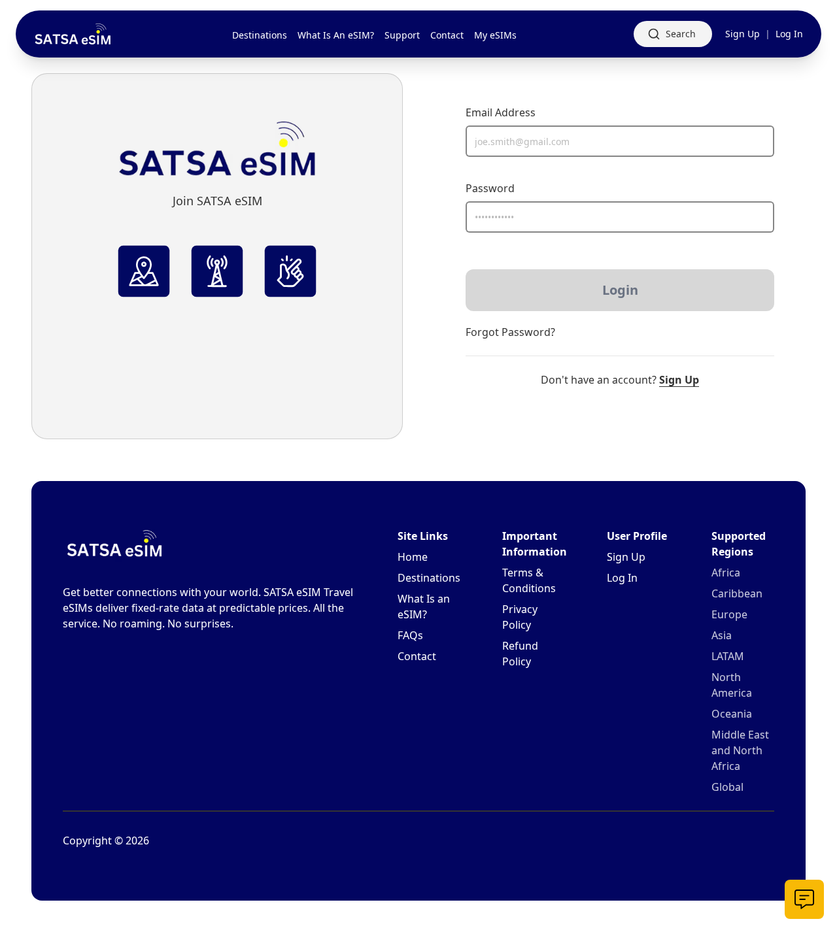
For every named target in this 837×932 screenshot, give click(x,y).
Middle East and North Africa (740, 750)
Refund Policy (520, 654)
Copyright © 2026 (106, 840)
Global (727, 787)
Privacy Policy (520, 617)
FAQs (410, 635)
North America (731, 685)
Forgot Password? (510, 332)
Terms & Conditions (529, 580)
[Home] (73, 34)
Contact (417, 656)
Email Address (501, 112)
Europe (729, 614)
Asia (721, 635)
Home (413, 557)
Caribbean (736, 593)
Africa (725, 572)
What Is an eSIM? (424, 606)
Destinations (429, 578)
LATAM (727, 656)
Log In (789, 33)
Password (490, 188)
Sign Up (742, 33)
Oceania (731, 714)
